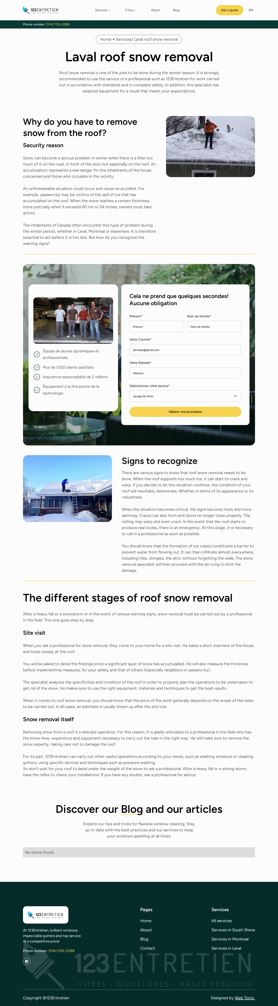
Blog (176, 10)
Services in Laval (226, 948)
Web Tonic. (245, 997)
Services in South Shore (233, 929)
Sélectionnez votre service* (149, 386)
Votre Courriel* (140, 339)
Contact (147, 948)
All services (221, 920)
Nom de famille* (199, 316)
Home (105, 39)
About (155, 10)
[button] (103, 10)
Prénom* (135, 316)
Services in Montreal (229, 939)
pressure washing (139, 762)
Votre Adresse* (140, 363)
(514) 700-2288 (57, 24)
